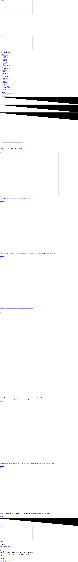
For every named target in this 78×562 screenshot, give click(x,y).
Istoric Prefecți (5, 60)
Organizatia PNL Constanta (5, 61)
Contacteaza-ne (4, 69)
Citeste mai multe (2, 201)
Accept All (8, 549)
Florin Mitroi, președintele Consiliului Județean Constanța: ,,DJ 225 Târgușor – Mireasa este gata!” (16, 198)
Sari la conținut (2, 0)
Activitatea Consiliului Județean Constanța (8, 68)
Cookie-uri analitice (3, 556)
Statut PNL (4, 72)
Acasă (2, 53)
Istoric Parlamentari (5, 57)
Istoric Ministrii (5, 59)
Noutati (3, 54)
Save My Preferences (5, 560)
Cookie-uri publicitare (3, 558)
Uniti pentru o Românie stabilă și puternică (8, 93)
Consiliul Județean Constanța (7, 66)
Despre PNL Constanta (5, 55)
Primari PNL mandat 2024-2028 (7, 65)
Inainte (11, 517)
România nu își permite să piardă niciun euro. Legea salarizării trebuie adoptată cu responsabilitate (16, 308)
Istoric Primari (5, 82)
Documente (3, 71)
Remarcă (7, 556)
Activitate (3, 67)
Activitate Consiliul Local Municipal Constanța (9, 90)
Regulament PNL (5, 73)
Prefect (4, 64)
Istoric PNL (4, 56)
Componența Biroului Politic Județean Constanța (9, 62)
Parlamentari (4, 63)
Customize (1, 549)
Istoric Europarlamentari (6, 79)
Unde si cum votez (4, 70)
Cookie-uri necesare (3, 551)
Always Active (8, 551)
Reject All (5, 549)
